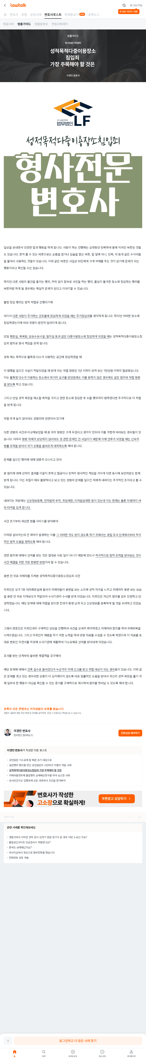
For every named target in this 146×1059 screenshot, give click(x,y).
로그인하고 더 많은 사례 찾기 (78, 1041)
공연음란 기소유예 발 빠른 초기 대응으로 (30, 760)
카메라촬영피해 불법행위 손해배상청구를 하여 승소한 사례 (39, 775)
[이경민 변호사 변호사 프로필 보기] (7, 732)
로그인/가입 (136, 5)
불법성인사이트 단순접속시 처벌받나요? (30, 842)
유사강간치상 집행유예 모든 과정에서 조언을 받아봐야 (37, 780)
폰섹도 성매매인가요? (20, 847)
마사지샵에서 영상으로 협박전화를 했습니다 (32, 852)
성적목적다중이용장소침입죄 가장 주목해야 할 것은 (35, 770)
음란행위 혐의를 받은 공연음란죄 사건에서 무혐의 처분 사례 (40, 765)
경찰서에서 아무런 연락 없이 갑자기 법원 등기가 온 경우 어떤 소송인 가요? (48, 837)
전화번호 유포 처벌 (19, 857)
